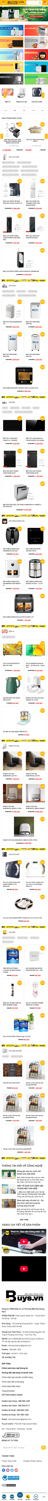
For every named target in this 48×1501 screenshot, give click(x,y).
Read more (24, 14)
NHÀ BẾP (12, 402)
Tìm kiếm (40, 2)
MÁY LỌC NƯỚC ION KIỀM (10, 170)
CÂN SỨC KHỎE (14, 854)
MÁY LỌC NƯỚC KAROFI (29, 175)
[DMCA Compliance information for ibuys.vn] (11, 1435)
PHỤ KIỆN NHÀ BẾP (15, 1051)
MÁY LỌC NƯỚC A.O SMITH (10, 175)
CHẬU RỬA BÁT (7, 412)
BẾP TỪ (5, 408)
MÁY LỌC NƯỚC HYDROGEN (11, 166)
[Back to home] (15, 3)
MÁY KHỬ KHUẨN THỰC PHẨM (26, 295)
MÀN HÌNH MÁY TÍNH (8, 637)
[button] (3, 2)
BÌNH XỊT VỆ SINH (17, 1056)
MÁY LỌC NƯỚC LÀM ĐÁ (29, 166)
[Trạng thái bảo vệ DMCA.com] (9, 1485)
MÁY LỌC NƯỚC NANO (24, 162)
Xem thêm (11, 30)
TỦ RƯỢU (36, 408)
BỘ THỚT (5, 1056)
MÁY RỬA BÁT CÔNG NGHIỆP (23, 412)
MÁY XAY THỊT (21, 291)
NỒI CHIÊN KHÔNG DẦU (17, 521)
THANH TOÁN (8, 1456)
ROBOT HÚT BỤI (14, 746)
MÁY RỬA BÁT (15, 408)
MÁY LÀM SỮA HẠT (8, 291)
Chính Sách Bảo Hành (11, 1386)
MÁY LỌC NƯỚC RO (8, 162)
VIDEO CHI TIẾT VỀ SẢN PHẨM (21, 1225)
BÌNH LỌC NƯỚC (22, 938)
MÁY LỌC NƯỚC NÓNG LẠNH (29, 170)
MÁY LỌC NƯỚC (14, 157)
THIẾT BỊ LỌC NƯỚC (8, 938)
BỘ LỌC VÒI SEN (8, 942)
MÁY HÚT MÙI (26, 408)
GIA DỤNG (12, 286)
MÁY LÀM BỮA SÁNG (9, 295)
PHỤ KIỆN (12, 932)
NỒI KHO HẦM (33, 291)
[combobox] (34, 2)
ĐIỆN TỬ (11, 631)
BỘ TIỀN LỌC (34, 938)
